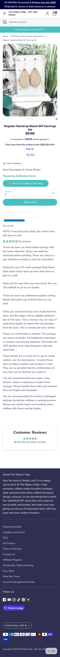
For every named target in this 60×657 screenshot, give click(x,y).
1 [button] (28, 119)
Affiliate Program (12, 559)
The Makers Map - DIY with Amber (23, 13)
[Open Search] (4, 22)
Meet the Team (11, 576)
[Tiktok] (18, 599)
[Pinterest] (23, 599)
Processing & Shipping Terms (19, 175)
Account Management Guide (19, 582)
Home (5, 36)
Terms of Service (12, 548)
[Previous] (4, 119)
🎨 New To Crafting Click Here (25, 183)
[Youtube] (9, 599)
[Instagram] (14, 599)
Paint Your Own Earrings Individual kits (27, 36)
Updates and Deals (14, 532)
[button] (30, 139)
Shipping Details (12, 526)
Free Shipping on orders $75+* (30, 29)
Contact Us (9, 554)
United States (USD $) (16, 625)
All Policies (9, 543)
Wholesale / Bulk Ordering (18, 565)
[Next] (56, 119)
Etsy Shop (8, 571)
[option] (30, 30)
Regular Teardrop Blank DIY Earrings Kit (19, 40)
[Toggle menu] (4, 13)
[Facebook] (4, 599)
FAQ (5, 537)
